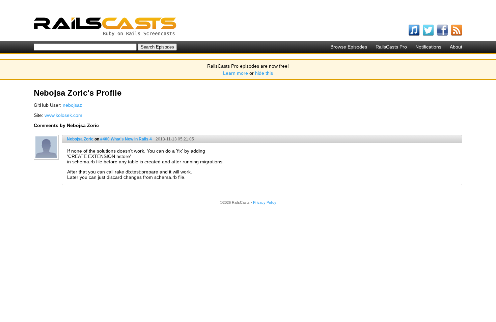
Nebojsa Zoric (80, 139)
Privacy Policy (264, 202)
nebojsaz (72, 105)
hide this (264, 73)
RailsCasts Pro (391, 47)
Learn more (235, 73)
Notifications (428, 47)
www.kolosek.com (63, 115)
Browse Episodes (348, 47)
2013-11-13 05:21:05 (175, 139)
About (456, 47)
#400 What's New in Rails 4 (126, 139)
